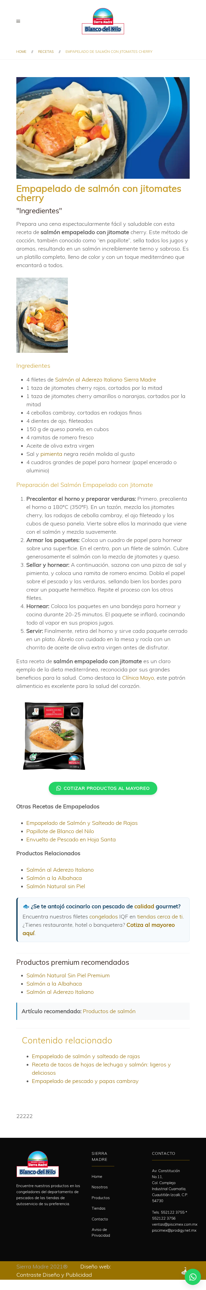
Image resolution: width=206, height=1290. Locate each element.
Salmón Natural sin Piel (55, 886)
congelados (103, 916)
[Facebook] (18, 1215)
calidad (144, 906)
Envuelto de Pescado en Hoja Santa (71, 839)
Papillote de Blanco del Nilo (60, 831)
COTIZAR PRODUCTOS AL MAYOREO (106, 788)
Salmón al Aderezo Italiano (60, 869)
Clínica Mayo (138, 677)
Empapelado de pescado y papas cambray (85, 1080)
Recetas (46, 51)
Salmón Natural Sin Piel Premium (68, 975)
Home (21, 51)
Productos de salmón (109, 1011)
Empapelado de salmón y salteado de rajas (86, 1056)
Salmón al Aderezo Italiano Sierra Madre (105, 379)
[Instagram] (28, 1215)
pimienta (51, 453)
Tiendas (99, 1208)
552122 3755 (172, 1212)
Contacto (100, 1219)
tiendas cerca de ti (160, 916)
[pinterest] (38, 1215)
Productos (101, 1197)
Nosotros (100, 1187)
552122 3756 (164, 1218)
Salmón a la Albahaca (54, 877)
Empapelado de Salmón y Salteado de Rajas (82, 822)
